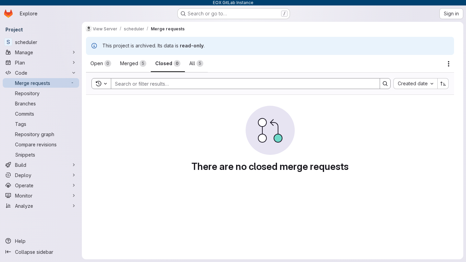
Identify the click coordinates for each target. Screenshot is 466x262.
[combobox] (415, 83)
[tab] (101, 63)
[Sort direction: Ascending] (443, 83)
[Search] (385, 83)
